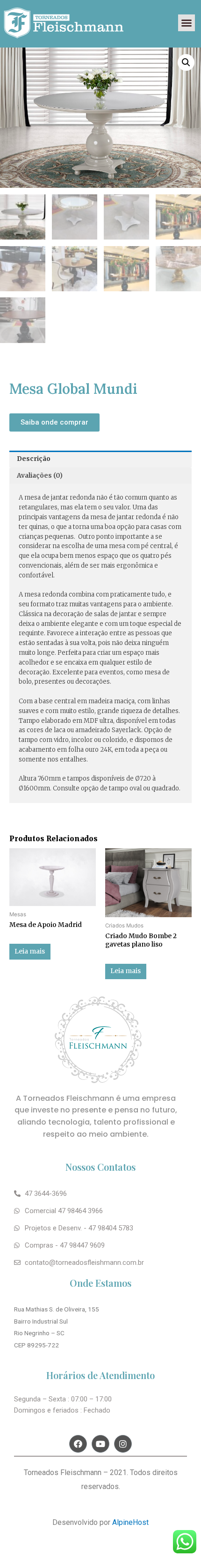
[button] (186, 22)
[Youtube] (100, 1444)
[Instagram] (123, 1444)
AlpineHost (129, 1522)
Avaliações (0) (40, 476)
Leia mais (29, 951)
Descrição (33, 459)
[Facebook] (78, 1444)
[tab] (100, 459)
